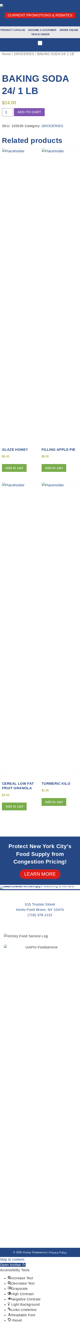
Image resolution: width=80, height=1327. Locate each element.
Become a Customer (42, 30)
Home (6, 54)
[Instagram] (40, 22)
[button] (40, 43)
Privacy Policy (58, 1252)
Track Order (40, 34)
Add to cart (29, 112)
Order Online (69, 30)
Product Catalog (13, 30)
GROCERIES (24, 54)
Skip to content (12, 1259)
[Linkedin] (46, 22)
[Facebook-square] (34, 22)
